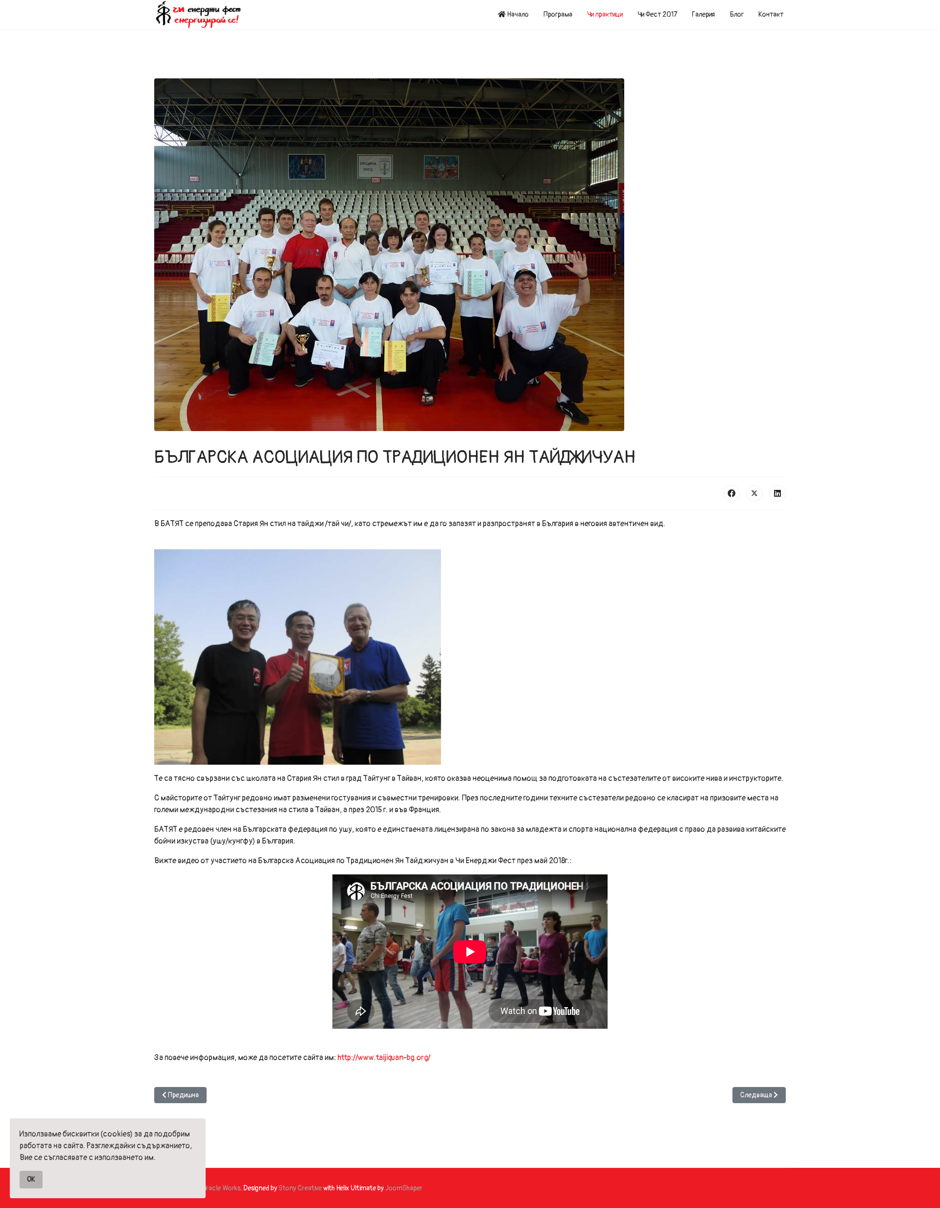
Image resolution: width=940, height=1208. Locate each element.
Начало (517, 14)
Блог (737, 14)
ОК (31, 1179)
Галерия (703, 14)
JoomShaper (404, 1188)
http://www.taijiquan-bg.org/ (383, 1058)
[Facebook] (731, 493)
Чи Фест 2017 (657, 14)
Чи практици (605, 14)
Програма (557, 14)
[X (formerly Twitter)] (754, 493)
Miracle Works (220, 1188)
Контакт (770, 14)
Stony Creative (300, 1188)
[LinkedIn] (777, 493)
